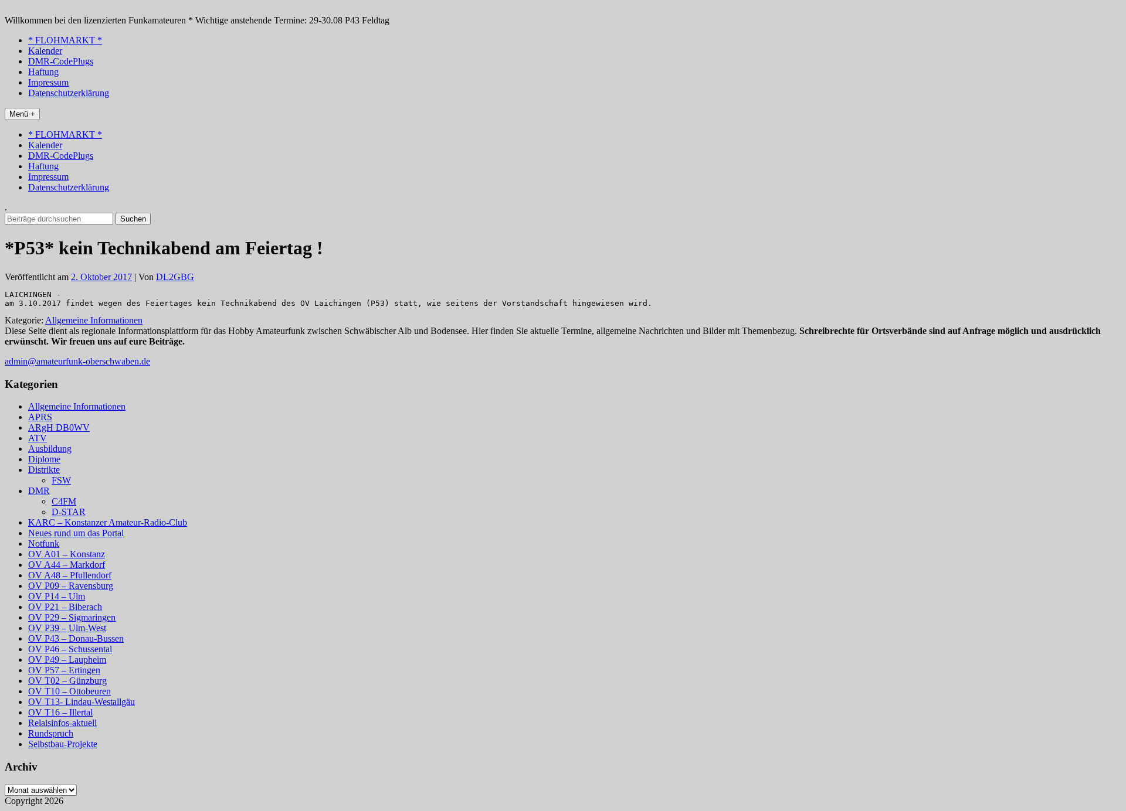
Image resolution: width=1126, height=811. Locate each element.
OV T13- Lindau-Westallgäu (81, 702)
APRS (40, 417)
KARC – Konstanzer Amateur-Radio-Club (107, 522)
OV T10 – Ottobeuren (69, 691)
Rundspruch (50, 733)
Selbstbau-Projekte (62, 744)
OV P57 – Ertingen (64, 670)
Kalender (45, 51)
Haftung (43, 72)
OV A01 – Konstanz (66, 554)
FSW (61, 480)
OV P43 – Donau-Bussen (76, 638)
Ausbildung (50, 449)
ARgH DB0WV (59, 427)
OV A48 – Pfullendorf (69, 575)
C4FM (64, 501)
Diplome (44, 459)
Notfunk (43, 543)
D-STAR (69, 512)
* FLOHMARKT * (65, 40)
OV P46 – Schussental (70, 649)
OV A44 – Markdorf (66, 565)
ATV (37, 438)
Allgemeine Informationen (94, 320)
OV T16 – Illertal (60, 712)
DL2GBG (175, 277)
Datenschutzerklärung (68, 93)
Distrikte (44, 470)
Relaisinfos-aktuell (62, 723)
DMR (39, 491)
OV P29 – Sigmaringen (72, 617)
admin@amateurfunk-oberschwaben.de (77, 361)
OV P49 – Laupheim (67, 660)
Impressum (48, 82)
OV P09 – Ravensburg (70, 586)
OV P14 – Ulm (56, 596)
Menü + (22, 114)
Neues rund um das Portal (76, 533)
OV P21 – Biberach (65, 607)
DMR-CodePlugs (60, 61)
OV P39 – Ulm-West (67, 628)
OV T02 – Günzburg (67, 681)
